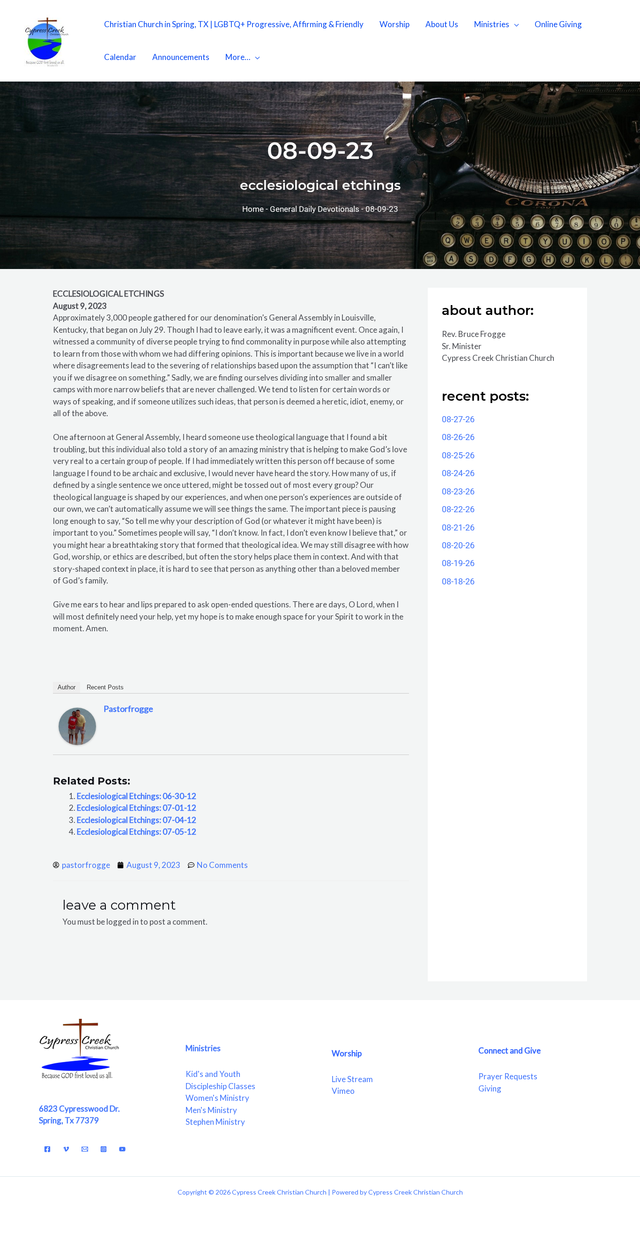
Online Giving (558, 24)
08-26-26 (458, 437)
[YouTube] (122, 1149)
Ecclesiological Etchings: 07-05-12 (136, 832)
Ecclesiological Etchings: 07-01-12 (136, 808)
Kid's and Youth (213, 1074)
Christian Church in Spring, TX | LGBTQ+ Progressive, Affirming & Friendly (234, 24)
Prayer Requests (507, 1076)
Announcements (180, 57)
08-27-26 (458, 419)
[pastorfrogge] (77, 726)
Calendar (120, 57)
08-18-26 (458, 581)
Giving (489, 1088)
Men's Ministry (211, 1110)
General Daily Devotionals (314, 209)
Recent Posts (105, 687)
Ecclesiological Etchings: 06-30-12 (136, 796)
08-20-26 (458, 545)
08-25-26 (458, 455)
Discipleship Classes (220, 1086)
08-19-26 (458, 563)
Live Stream (352, 1079)
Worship (394, 24)
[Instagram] (103, 1149)
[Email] (84, 1149)
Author (66, 687)
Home (253, 209)
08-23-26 (458, 491)
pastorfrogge (128, 708)
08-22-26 (458, 509)
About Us (441, 24)
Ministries (491, 24)
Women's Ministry (217, 1098)
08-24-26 (458, 473)
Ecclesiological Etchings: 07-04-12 (136, 820)
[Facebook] (47, 1149)
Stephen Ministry (215, 1122)
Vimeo (343, 1091)
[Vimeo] (66, 1149)
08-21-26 (458, 527)
